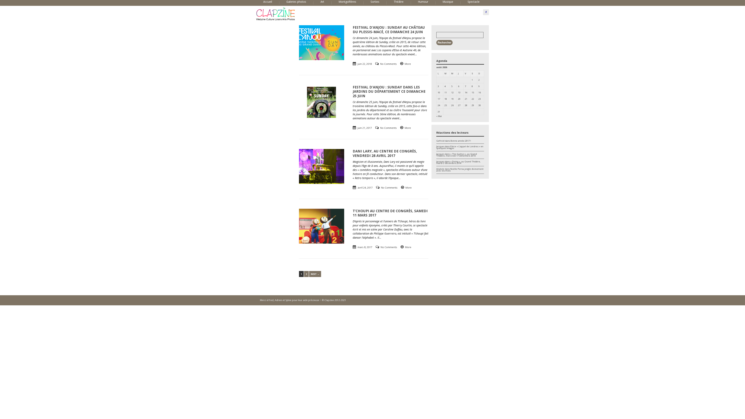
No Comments (388, 64)
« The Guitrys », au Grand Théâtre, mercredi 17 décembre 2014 (456, 154)
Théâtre (399, 1)
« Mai (439, 116)
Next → (315, 274)
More (408, 64)
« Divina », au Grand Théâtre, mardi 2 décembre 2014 (458, 162)
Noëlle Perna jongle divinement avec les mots (459, 169)
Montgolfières (347, 1)
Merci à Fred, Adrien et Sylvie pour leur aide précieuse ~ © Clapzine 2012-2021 (303, 300)
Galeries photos (296, 1)
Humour (423, 1)
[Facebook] (486, 12)
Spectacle (474, 1)
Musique (448, 1)
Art (322, 1)
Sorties (375, 1)
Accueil (267, 1)
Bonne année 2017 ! (460, 140)
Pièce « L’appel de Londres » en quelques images (459, 147)
